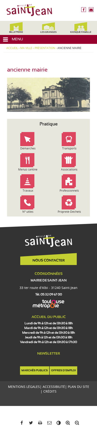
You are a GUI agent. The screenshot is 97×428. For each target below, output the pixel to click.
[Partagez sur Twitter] (30, 423)
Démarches (28, 148)
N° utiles (27, 212)
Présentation (45, 48)
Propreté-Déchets (69, 212)
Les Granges (48, 32)
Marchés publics (34, 370)
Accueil (12, 48)
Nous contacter (48, 260)
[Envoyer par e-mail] (48, 423)
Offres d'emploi (63, 370)
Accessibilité (54, 386)
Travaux (28, 191)
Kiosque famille (80, 32)
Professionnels (69, 191)
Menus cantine (27, 169)
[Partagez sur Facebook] (21, 423)
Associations (69, 169)
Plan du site (78, 386)
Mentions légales (24, 386)
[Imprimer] (39, 423)
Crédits (50, 391)
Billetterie (16, 32)
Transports (69, 148)
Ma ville (26, 48)
